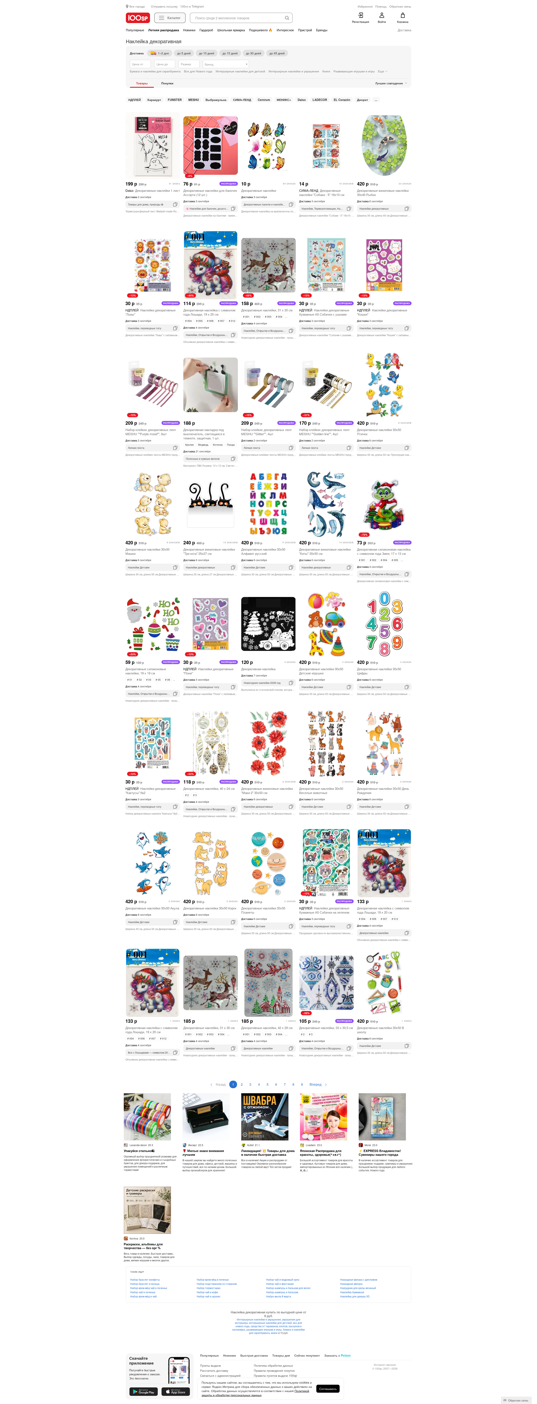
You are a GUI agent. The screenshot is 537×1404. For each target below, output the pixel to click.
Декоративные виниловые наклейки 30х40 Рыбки (383, 192)
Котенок (218, 444)
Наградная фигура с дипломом (358, 1279)
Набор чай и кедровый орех (282, 1279)
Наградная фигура (351, 1283)
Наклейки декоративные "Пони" (208, 671)
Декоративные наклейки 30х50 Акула (152, 908)
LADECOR (320, 100)
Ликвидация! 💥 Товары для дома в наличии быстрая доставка (268, 1152)
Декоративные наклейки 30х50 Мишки (147, 551)
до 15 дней (230, 53)
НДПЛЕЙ (134, 100)
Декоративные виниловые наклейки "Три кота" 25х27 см (209, 551)
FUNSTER (175, 100)
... (376, 100)
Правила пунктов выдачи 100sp (275, 1375)
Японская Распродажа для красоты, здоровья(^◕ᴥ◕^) (320, 1152)
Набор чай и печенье (142, 1292)
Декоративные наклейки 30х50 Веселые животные (321, 790)
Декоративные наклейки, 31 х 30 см (266, 310)
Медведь (203, 444)
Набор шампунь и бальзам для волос (288, 1288)
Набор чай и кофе (207, 1292)
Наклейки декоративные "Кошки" (382, 312)
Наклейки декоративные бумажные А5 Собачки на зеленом (324, 910)
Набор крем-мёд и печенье (213, 1279)
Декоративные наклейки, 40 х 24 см (209, 788)
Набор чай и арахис (208, 1296)
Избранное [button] (365, 6)
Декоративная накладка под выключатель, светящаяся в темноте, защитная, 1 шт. (204, 433)
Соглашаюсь (328, 1389)
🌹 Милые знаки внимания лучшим (203, 1152)
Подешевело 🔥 (260, 30)
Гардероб (206, 30)
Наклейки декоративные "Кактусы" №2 (150, 790)
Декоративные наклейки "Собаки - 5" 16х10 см (321, 192)
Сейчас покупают (307, 1355)
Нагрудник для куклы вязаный (358, 1288)
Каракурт (154, 100)
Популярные (135, 30)
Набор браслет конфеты (145, 1279)
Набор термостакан (208, 1288)
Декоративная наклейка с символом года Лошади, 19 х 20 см (209, 312)
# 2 (187, 795)
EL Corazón (342, 100)
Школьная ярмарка (231, 30)
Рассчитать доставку (214, 1370)
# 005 (199, 321)
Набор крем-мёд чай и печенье (148, 1288)
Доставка (404, 30)
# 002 (257, 316)
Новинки (189, 30)
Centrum (264, 100)
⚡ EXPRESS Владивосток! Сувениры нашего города (380, 1152)
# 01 (129, 679)
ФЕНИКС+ (284, 100)
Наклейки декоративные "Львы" (150, 312)
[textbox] (226, 64)
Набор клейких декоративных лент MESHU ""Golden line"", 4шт (324, 431)
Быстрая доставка (254, 1355)
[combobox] (226, 64)
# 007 (221, 321)
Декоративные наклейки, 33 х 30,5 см (326, 1027)
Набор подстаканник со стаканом (217, 1283)
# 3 (195, 795)
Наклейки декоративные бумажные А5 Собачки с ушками (324, 312)
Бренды (321, 30)
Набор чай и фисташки (280, 1283)
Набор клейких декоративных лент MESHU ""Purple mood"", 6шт (150, 431)
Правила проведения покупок (274, 1370)
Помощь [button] (381, 6)
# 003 (268, 316)
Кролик (189, 444)
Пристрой (305, 30)
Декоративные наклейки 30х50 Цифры (379, 671)
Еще (381, 71)
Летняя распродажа (163, 30)
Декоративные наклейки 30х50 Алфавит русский (263, 551)
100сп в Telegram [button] (192, 6)
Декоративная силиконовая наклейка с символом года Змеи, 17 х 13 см (384, 551)
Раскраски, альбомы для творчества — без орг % (143, 1246)
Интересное (285, 30)
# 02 (139, 679)
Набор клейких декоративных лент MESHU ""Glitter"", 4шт (266, 431)
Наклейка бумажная (352, 1292)
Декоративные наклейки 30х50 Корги (209, 908)
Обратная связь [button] (400, 6)
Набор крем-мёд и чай (143, 1296)
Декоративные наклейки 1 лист (152, 190)
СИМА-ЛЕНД (242, 100)
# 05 (158, 679)
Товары (142, 83)
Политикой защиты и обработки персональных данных (255, 1393)
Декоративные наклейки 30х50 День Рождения (383, 790)
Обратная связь (517, 1400)
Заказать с (337, 1355)
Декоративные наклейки (258, 190)
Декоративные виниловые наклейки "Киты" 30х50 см (325, 551)
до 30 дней (253, 53)
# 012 (232, 321)
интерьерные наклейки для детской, (271, 1322)
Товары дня (281, 1355)
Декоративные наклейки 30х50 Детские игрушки (321, 671)
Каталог (174, 17)
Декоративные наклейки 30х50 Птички (379, 431)
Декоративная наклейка (258, 669)
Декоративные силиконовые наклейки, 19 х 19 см (145, 671)
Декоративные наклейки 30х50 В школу (380, 1029)
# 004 (188, 321)
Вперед (316, 1084)
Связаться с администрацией (220, 1375)
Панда (231, 444)
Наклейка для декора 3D (355, 1296)
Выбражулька (216, 100)
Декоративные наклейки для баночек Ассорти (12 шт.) (210, 192)
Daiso (302, 100)
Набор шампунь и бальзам (282, 1292)
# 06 (167, 679)
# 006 (210, 321)
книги (274, 1333)
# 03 (148, 679)
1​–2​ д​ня (163, 53)
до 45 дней (277, 53)
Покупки (167, 83)
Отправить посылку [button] (164, 6)
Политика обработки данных (273, 1365)
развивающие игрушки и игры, (264, 1329)
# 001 (246, 316)
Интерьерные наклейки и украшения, (259, 1319)
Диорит (362, 100)
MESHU (193, 100)
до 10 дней (206, 53)
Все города (137, 6)
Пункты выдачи (210, 1365)
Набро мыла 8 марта (278, 1296)
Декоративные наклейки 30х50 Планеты (263, 910)
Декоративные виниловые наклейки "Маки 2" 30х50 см (267, 790)
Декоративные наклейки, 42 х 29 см (266, 1027)
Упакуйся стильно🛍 (139, 1150)
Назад (220, 1084)
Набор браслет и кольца (144, 1283)
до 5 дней (184, 53)
